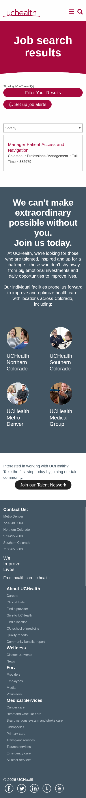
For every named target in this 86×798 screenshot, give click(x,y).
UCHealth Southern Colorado (61, 362)
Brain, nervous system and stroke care (35, 720)
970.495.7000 (13, 536)
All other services (19, 760)
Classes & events (19, 655)
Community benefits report (26, 641)
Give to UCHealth (19, 615)
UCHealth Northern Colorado (18, 362)
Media (11, 687)
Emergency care (19, 753)
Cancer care (15, 707)
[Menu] (71, 12)
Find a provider (17, 609)
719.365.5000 (13, 549)
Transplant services (21, 740)
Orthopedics (15, 727)
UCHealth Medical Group (61, 417)
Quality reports (17, 635)
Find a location (17, 622)
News (11, 661)
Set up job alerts (29, 104)
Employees (15, 681)
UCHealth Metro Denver (18, 417)
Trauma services (19, 747)
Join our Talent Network (43, 485)
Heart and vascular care (24, 714)
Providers (14, 674)
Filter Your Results (43, 92)
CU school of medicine (23, 628)
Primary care (16, 733)
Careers (12, 595)
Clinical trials (16, 602)
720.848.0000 (13, 523)
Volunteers (14, 694)
